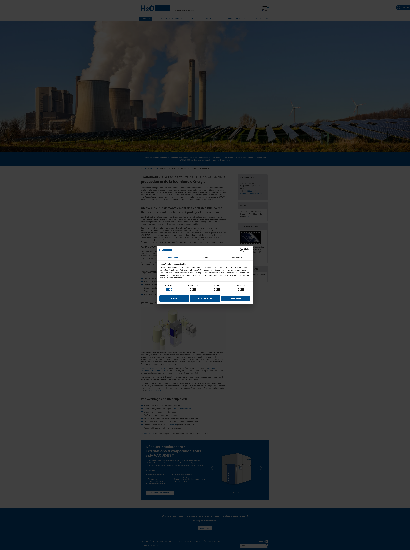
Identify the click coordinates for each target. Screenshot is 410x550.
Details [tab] (205, 257)
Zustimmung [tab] (173, 257)
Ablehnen (174, 298)
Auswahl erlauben (205, 298)
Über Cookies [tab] (237, 257)
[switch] (193, 289)
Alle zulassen (236, 298)
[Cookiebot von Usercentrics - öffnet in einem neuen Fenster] (241, 250)
